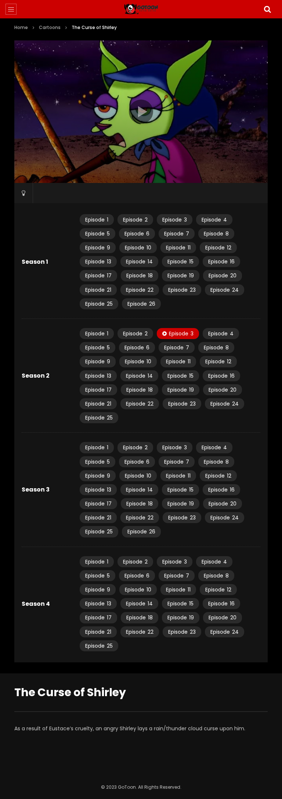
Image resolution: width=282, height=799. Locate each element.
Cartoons (50, 27)
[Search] (267, 9)
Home (21, 27)
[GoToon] (141, 9)
